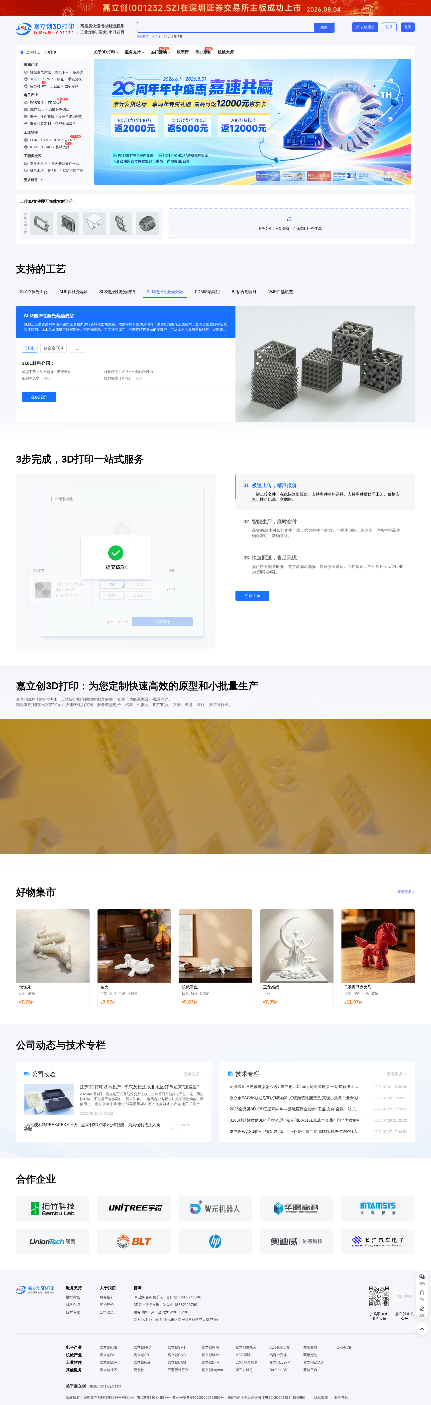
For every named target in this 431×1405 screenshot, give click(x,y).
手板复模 (75, 79)
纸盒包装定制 (40, 124)
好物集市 (143, 36)
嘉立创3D (141, 1355)
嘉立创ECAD (313, 1362)
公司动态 (107, 1312)
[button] (106, 52)
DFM (56, 140)
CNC (49, 79)
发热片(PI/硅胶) (70, 117)
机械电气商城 (40, 72)
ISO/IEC (299, 1397)
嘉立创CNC (177, 1355)
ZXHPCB (344, 1347)
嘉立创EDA (108, 1362)
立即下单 (252, 596)
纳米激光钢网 (58, 110)
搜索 (324, 27)
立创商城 (310, 1347)
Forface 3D (278, 1370)
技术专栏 (73, 1312)
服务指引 (107, 1297)
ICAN (34, 147)
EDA (33, 140)
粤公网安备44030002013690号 (198, 1397)
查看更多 (405, 892)
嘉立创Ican (142, 1362)
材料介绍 (73, 1304)
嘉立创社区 (38, 164)
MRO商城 (242, 1355)
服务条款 (341, 1397)
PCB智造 (37, 103)
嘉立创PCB (108, 1347)
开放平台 (310, 1370)
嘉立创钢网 (210, 1347)
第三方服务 (244, 1370)
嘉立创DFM (210, 1362)
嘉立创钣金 (210, 1355)
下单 (42, 223)
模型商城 (73, 1297)
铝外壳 (78, 72)
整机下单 (62, 72)
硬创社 (53, 171)
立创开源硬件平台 (65, 164)
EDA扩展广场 (72, 171)
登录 (407, 27)
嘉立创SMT (177, 1347)
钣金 (60, 79)
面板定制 (72, 86)
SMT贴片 (37, 110)
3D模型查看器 (246, 1362)
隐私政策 (321, 1397)
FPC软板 (55, 103)
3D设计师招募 (173, 36)
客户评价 (107, 1304)
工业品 (55, 86)
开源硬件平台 (178, 1370)
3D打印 (35, 79)
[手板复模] (252, 122)
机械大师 (63, 147)
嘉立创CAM (177, 1362)
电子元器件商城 (42, 117)
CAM (45, 140)
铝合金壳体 (278, 1355)
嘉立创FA (107, 1355)
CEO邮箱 (114, 1386)
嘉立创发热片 (245, 1347)
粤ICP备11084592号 (153, 1397)
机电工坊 (37, 171)
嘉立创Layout (212, 1370)
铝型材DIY (38, 86)
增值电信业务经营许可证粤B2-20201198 (258, 1397)
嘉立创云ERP (279, 1362)
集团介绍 (97, 1386)
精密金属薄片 (65, 124)
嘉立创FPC (142, 1347)
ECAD (47, 147)
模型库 (156, 36)
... (54, 348)
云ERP (69, 140)
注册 (389, 27)
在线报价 (368, 27)
